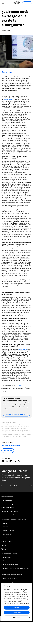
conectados (9, 215)
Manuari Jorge (6, 72)
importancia (22, 349)
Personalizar (16, 617)
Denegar (16, 607)
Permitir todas (17, 612)
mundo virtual (8, 99)
